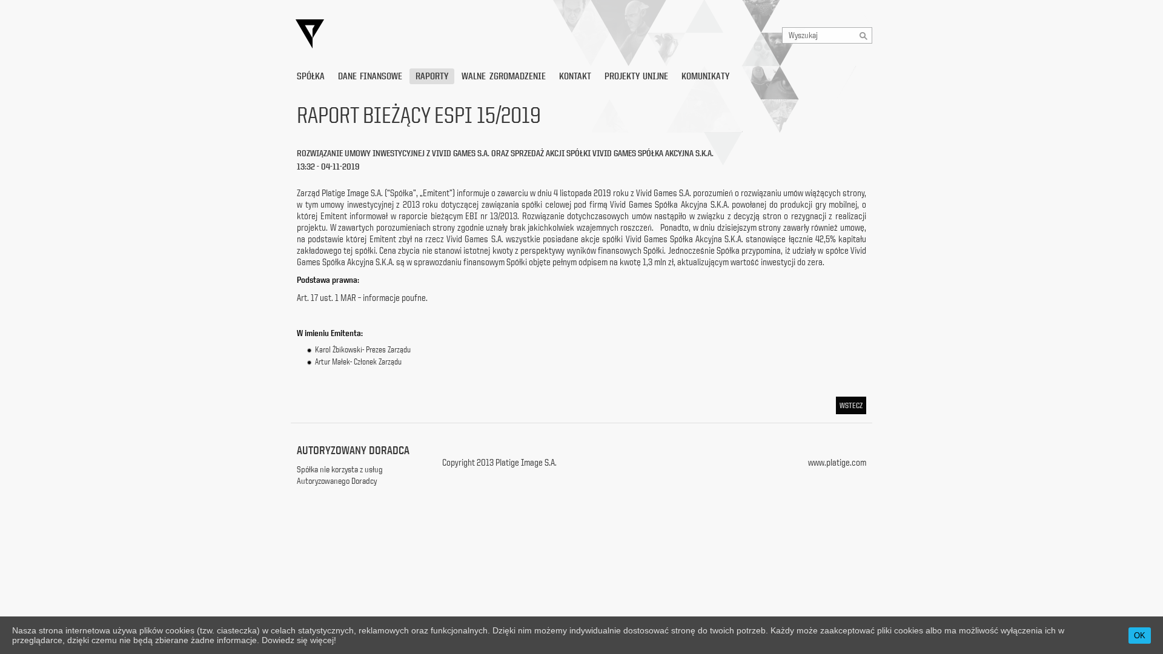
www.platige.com (837, 462)
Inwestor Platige (421, 34)
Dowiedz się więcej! (299, 640)
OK (1139, 635)
